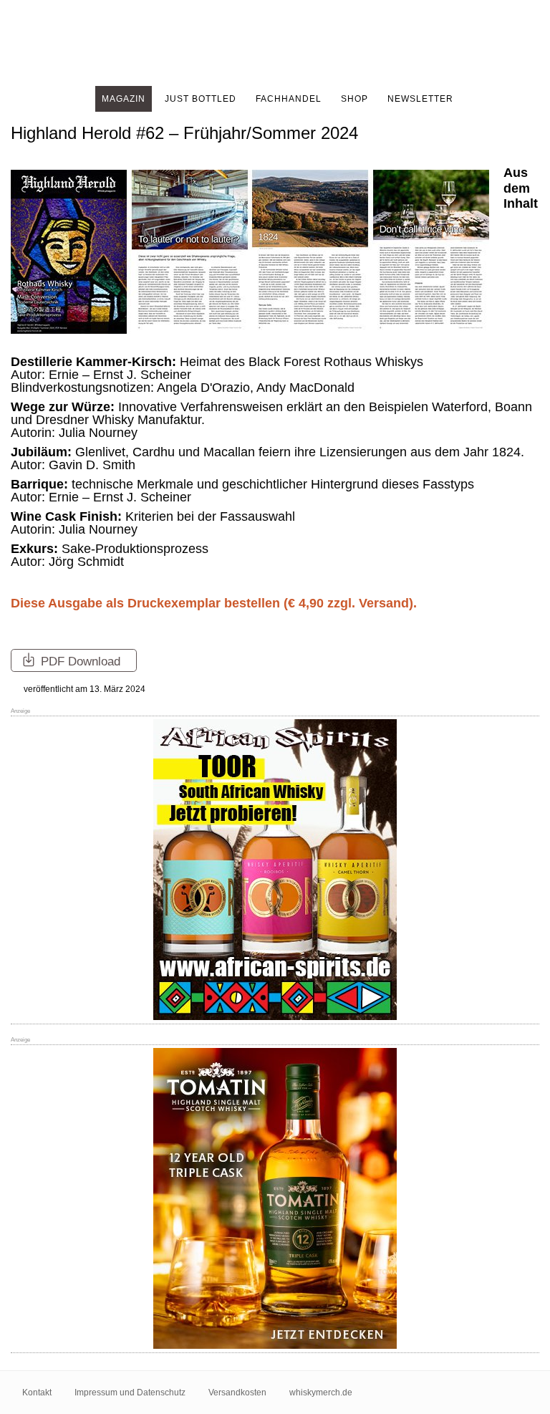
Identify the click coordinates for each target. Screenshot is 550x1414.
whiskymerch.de (320, 1392)
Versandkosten (237, 1392)
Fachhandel (289, 99)
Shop (354, 99)
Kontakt (37, 1392)
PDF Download (78, 661)
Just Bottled (200, 99)
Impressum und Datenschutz (129, 1392)
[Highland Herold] (275, 43)
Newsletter (420, 99)
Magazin (123, 99)
